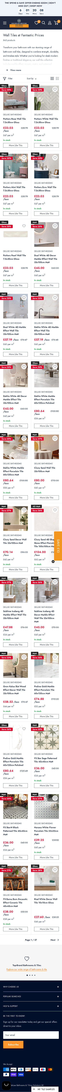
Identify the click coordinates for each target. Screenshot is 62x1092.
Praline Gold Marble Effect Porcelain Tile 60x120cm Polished (13, 762)
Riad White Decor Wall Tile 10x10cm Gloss (45, 901)
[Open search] (43, 23)
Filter (10, 78)
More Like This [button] (15, 145)
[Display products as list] (57, 78)
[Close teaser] (53, 561)
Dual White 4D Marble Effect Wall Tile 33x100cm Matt (14, 330)
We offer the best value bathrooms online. (31, 969)
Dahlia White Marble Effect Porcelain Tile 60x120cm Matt (13, 471)
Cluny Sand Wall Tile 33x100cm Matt (44, 469)
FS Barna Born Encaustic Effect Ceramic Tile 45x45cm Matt (15, 903)
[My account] (49, 23)
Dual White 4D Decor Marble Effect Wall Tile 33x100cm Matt (45, 259)
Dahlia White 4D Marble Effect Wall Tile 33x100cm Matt (46, 330)
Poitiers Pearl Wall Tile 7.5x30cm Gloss (14, 257)
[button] (58, 546)
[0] (36, 23)
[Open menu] (4, 23)
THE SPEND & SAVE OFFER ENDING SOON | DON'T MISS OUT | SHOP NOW (30, 4)
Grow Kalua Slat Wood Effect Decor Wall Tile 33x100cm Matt (14, 690)
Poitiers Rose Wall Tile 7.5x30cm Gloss (14, 120)
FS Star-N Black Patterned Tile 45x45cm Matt (15, 831)
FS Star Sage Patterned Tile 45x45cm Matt (45, 760)
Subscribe (13, 1044)
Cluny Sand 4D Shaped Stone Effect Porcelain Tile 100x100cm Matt (45, 543)
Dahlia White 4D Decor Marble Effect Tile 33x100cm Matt (15, 400)
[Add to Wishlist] (24, 89)
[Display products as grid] (52, 78)
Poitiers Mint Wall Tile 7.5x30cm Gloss (14, 189)
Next (53, 939)
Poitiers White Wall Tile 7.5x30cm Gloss (46, 120)
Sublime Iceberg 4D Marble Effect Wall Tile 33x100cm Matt (14, 615)
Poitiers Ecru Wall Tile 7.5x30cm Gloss (45, 189)
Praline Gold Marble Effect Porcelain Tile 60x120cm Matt (44, 690)
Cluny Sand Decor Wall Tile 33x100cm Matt (15, 541)
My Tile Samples (46, 1089)
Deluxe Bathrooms (12, 114)
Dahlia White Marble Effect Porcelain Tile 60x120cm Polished (44, 400)
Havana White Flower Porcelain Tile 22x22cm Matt (46, 831)
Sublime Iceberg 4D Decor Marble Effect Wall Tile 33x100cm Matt (44, 616)
